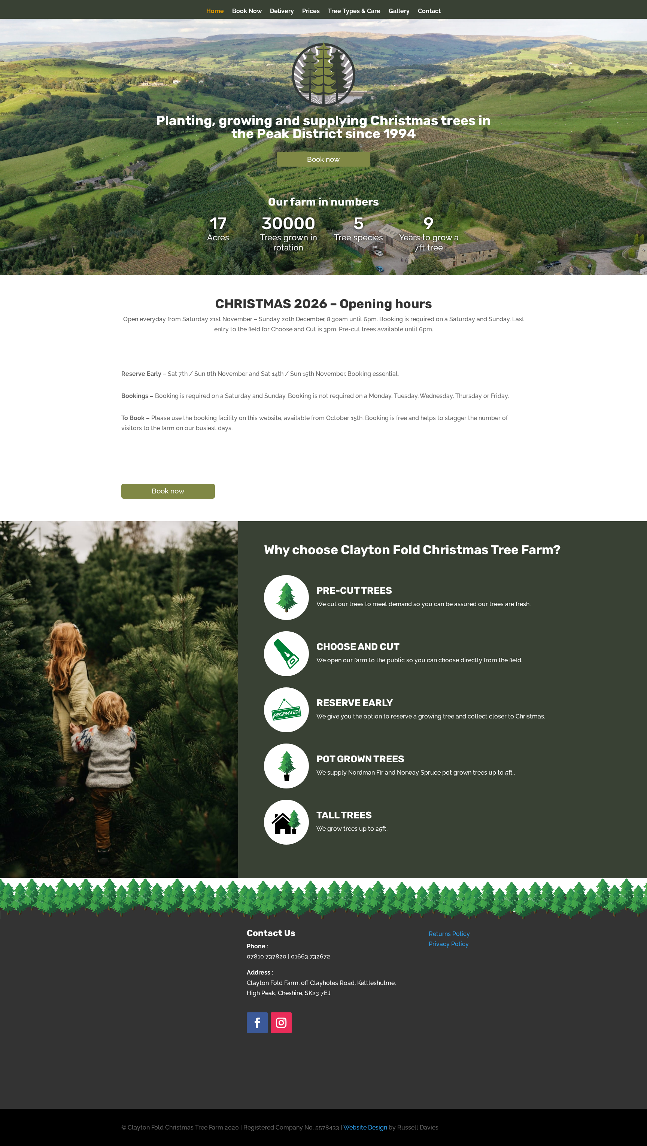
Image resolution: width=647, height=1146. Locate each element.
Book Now (247, 12)
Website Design (365, 1127)
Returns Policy (449, 933)
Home (215, 12)
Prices (311, 12)
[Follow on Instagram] (281, 1022)
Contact (429, 12)
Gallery (399, 12)
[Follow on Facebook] (257, 1022)
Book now (323, 159)
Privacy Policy (449, 944)
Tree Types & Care (354, 12)
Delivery (282, 12)
